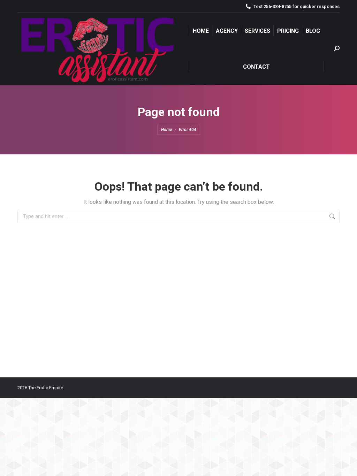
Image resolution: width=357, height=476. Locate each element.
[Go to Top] (347, 466)
